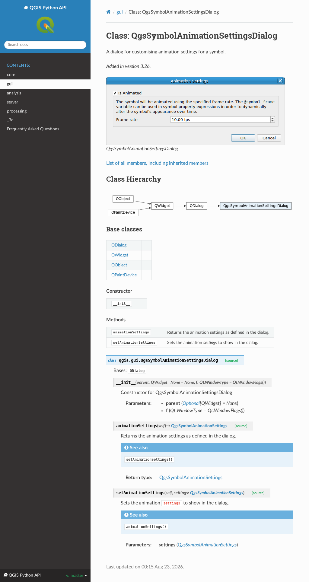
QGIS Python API (47, 7)
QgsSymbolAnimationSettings (190, 477)
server (12, 102)
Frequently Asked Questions (33, 129)
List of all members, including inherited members (157, 163)
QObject (119, 265)
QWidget (119, 255)
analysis (14, 93)
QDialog (118, 245)
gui (10, 84)
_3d (10, 120)
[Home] (108, 11)
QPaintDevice (124, 275)
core (11, 74)
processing (17, 111)
